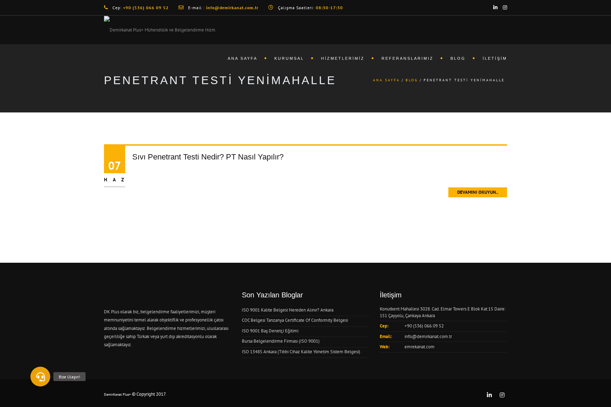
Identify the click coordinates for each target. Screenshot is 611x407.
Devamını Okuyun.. (477, 192)
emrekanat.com (420, 347)
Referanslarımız (407, 58)
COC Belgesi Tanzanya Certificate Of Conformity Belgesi (295, 320)
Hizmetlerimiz (343, 58)
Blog (458, 58)
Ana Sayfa (242, 58)
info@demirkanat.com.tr (428, 336)
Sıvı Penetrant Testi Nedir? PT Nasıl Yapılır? (208, 156)
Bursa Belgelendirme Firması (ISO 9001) (281, 341)
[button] (40, 376)
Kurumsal (289, 58)
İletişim (495, 58)
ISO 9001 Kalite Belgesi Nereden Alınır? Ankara (287, 310)
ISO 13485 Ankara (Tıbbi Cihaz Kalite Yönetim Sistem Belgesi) (301, 352)
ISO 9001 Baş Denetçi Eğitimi (270, 331)
